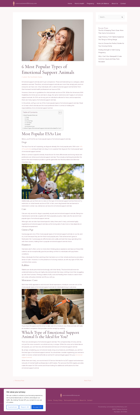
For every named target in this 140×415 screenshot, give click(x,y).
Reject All (25, 407)
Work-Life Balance (103, 3)
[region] (25, 400)
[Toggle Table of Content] (59, 112)
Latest (25, 77)
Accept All (37, 407)
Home (70, 3)
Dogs (27, 117)
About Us (115, 3)
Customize (12, 407)
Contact (123, 3)
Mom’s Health (79, 3)
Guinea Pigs (29, 121)
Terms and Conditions (71, 400)
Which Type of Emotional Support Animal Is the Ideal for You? (42, 128)
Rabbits (28, 124)
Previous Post (18, 380)
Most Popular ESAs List (30, 115)
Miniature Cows (30, 126)
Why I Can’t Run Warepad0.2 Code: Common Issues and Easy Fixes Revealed (110, 59)
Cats (27, 119)
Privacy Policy (57, 400)
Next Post (88, 380)
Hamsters (29, 122)
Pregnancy (90, 3)
